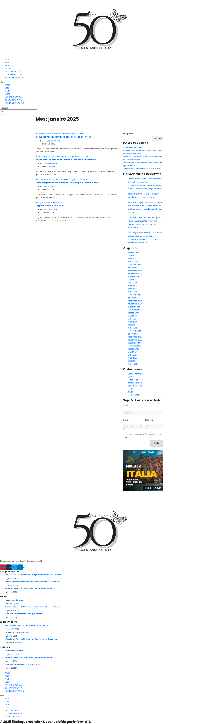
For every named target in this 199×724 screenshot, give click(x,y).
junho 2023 (132, 355)
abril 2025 (132, 288)
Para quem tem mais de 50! (17, 632)
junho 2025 (132, 282)
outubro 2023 (134, 343)
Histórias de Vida (135, 380)
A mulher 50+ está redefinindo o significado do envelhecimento (33, 575)
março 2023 (133, 364)
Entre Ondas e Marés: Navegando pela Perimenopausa (143, 224)
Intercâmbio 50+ (135, 383)
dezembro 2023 (135, 337)
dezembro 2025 (135, 270)
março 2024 (133, 328)
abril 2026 (132, 258)
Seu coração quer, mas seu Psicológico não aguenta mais (30, 588)
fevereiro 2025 (134, 295)
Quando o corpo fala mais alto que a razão (142, 168)
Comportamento (135, 374)
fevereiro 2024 (134, 331)
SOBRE (7, 62)
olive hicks (132, 194)
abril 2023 (132, 361)
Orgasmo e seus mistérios (50, 205)
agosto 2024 (133, 313)
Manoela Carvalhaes (53, 141)
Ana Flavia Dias (50, 209)
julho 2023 (132, 352)
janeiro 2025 (133, 298)
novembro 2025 (135, 273)
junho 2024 (133, 319)
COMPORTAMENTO (13, 74)
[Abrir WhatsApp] (193, 718)
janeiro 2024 (133, 334)
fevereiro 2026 (134, 264)
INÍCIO (7, 59)
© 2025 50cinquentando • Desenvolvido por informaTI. (45, 721)
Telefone (149, 420)
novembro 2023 (135, 340)
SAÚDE (8, 65)
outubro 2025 (134, 276)
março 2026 (133, 261)
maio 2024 (132, 322)
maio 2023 (132, 358)
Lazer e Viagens (135, 386)
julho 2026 (132, 255)
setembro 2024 (135, 310)
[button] (99, 82)
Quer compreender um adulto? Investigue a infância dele (67, 182)
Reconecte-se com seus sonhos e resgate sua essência (66, 159)
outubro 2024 (134, 307)
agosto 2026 (133, 252)
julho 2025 (132, 279)
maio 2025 (132, 285)
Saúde (130, 392)
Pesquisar (128, 133)
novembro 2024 (135, 304)
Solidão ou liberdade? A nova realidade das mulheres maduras (32, 581)
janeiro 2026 (133, 267)
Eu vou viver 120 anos (132, 147)
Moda (130, 389)
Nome (126, 405)
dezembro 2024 (135, 301)
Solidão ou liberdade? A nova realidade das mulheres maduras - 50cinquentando (145, 182)
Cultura (131, 377)
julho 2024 (132, 316)
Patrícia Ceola (50, 163)
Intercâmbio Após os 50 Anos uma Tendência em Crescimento (32, 639)
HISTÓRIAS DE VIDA (13, 71)
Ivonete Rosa (50, 186)
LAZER (7, 68)
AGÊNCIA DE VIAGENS (14, 77)
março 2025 (133, 292)
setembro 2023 (135, 346)
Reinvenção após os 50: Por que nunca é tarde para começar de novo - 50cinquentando (145, 236)
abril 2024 (132, 325)
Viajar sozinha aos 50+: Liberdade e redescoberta (26, 625)
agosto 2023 (133, 349)
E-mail (126, 420)
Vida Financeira (135, 395)
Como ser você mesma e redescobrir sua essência (63, 136)
